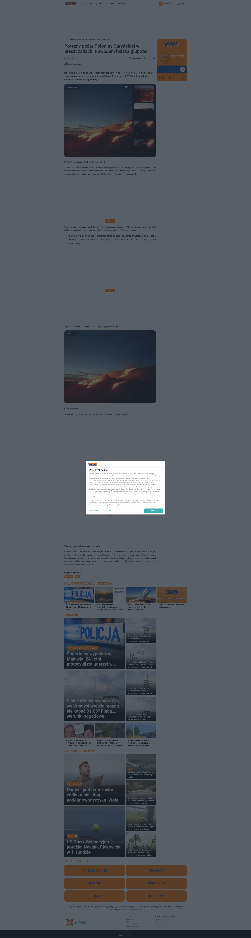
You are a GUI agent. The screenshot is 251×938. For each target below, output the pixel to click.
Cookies (101, 505)
